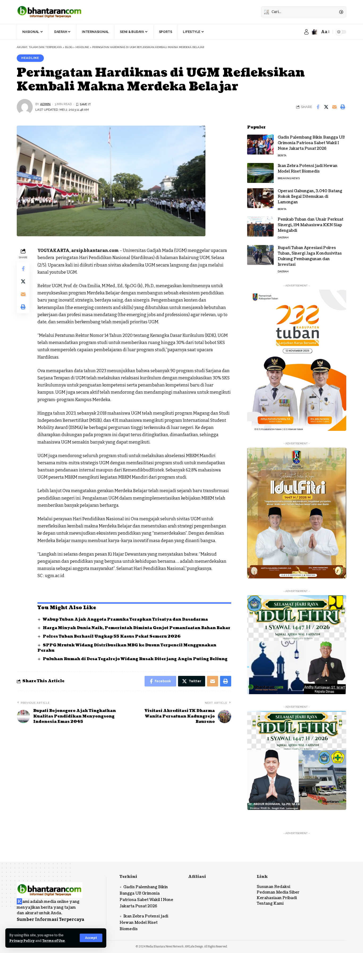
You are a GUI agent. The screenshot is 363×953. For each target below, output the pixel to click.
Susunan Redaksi (273, 886)
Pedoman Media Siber (278, 892)
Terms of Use (53, 941)
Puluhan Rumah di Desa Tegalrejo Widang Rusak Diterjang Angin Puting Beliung (135, 659)
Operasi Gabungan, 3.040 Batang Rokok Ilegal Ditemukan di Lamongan (310, 196)
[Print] (342, 107)
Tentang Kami (270, 903)
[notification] (314, 32)
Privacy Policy (22, 941)
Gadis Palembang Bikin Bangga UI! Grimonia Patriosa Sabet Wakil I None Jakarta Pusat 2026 (311, 143)
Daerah (283, 237)
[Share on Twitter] (326, 107)
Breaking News (289, 178)
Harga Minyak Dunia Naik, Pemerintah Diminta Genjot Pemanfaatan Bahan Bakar (136, 627)
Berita (282, 155)
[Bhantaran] (49, 886)
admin (45, 104)
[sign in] (306, 32)
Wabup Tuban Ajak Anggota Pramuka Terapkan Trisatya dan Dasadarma (125, 619)
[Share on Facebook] (318, 107)
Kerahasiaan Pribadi (277, 897)
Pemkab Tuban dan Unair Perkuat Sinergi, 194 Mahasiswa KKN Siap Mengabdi (310, 225)
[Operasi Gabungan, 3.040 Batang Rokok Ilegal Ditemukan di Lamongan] (260, 198)
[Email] (334, 107)
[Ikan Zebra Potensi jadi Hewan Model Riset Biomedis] (260, 173)
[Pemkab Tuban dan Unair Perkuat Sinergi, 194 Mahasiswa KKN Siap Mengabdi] (260, 227)
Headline (30, 58)
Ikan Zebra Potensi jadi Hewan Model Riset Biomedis (307, 168)
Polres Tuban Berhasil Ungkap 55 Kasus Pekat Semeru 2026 (112, 636)
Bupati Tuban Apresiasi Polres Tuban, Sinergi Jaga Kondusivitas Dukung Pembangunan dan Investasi (310, 256)
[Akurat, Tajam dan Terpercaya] (49, 12)
